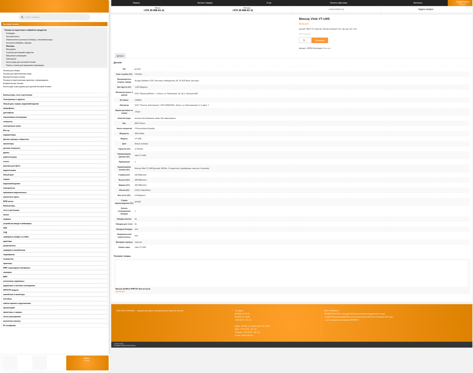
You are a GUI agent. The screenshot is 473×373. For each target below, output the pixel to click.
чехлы (6, 161)
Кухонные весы (12, 36)
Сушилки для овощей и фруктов (20, 52)
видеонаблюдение (11, 183)
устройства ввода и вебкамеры (17, 223)
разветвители (9, 246)
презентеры (8, 144)
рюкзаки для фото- (12, 166)
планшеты (8, 121)
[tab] (120, 55)
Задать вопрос (425, 9)
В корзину (319, 40)
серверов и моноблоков (14, 250)
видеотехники (9, 170)
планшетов (8, 259)
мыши (6, 215)
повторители (9, 188)
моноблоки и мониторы (14, 294)
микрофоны (8, 108)
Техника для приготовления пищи (17, 74)
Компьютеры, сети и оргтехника (17, 95)
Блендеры (10, 33)
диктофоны (8, 113)
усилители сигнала (11, 321)
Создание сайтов (120, 345)
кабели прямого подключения (17, 303)
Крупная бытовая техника (14, 77)
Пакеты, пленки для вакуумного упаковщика (25, 65)
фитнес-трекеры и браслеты (16, 139)
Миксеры (10, 46)
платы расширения (12, 316)
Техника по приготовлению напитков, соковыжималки (25, 80)
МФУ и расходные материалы (16, 268)
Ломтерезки (11, 59)
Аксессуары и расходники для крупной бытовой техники (27, 86)
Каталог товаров (205, 3)
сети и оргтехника (11, 210)
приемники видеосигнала (14, 192)
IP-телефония (9, 325)
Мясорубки (11, 49)
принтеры (7, 263)
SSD (5, 228)
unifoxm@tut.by (336, 9)
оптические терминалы (13, 281)
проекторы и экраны (12, 312)
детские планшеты (11, 148)
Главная (136, 3)
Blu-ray (6, 130)
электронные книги (12, 126)
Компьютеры (9, 206)
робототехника (10, 157)
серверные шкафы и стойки (16, 237)
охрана (6, 179)
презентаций (9, 308)
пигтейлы (7, 299)
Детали (120, 56)
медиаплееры (9, 135)
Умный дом (8, 175)
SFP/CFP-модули (11, 290)
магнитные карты (11, 197)
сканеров (7, 272)
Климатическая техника (13, 83)
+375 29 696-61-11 (154, 10)
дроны (6, 152)
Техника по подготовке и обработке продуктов (25, 30)
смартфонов (9, 254)
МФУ (5, 277)
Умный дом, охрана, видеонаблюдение (21, 104)
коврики (7, 219)
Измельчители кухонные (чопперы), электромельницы (29, 40)
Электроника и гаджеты (14, 99)
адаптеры (7, 241)
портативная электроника (15, 117)
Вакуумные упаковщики (16, 56)
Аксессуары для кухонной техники (21, 62)
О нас (269, 3)
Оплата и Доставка (338, 3)
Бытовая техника (11, 24)
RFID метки (8, 201)
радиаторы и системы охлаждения (19, 285)
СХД (5, 232)
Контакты (418, 3)
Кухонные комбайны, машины (19, 43)
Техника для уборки (11, 70)
